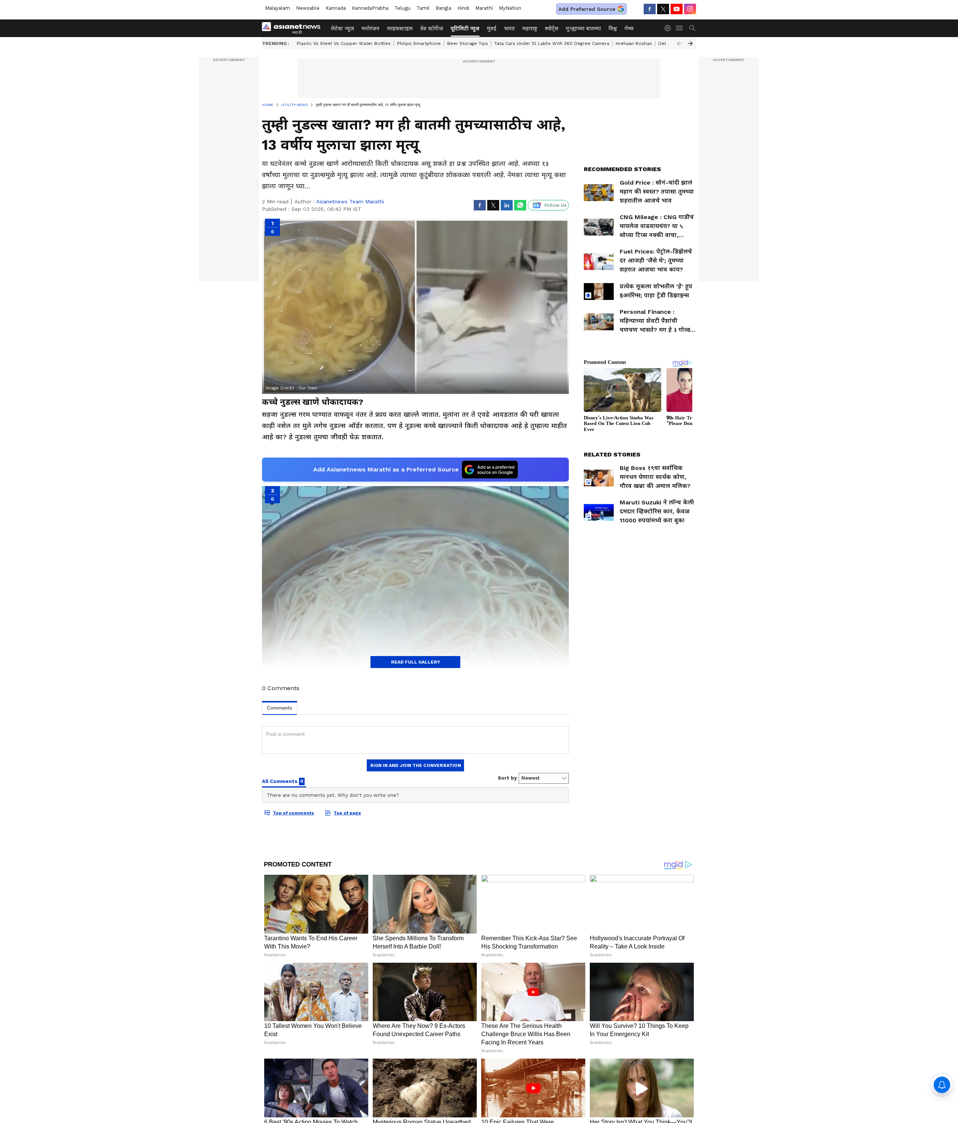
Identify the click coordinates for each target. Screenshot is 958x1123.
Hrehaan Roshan (634, 43)
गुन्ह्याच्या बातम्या (583, 28)
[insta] (690, 9)
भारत (509, 28)
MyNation (510, 8)
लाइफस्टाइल (400, 28)
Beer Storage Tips (467, 43)
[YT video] (677, 9)
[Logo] (294, 28)
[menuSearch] (692, 28)
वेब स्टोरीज (431, 28)
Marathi (484, 8)
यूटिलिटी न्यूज (465, 28)
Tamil (423, 8)
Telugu (402, 8)
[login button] (669, 28)
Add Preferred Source (586, 9)
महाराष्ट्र (529, 28)
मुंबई (491, 28)
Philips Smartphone (419, 43)
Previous (679, 43)
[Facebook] (650, 9)
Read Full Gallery (415, 662)
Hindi (463, 8)
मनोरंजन (370, 28)
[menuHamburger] (679, 28)
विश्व (612, 28)
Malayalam (277, 8)
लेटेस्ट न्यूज (342, 28)
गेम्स (629, 28)
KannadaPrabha (370, 8)
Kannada (336, 8)
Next (690, 43)
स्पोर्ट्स (551, 28)
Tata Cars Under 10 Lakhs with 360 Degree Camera (551, 43)
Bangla (443, 8)
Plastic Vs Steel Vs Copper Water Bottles (344, 43)
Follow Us (555, 205)
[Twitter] (663, 9)
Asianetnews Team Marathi (350, 201)
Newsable (308, 8)
